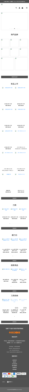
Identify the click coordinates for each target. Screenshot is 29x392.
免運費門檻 (14, 367)
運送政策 (14, 362)
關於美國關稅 (14, 365)
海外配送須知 (14, 363)
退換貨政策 (14, 360)
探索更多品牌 (14, 77)
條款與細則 (14, 369)
